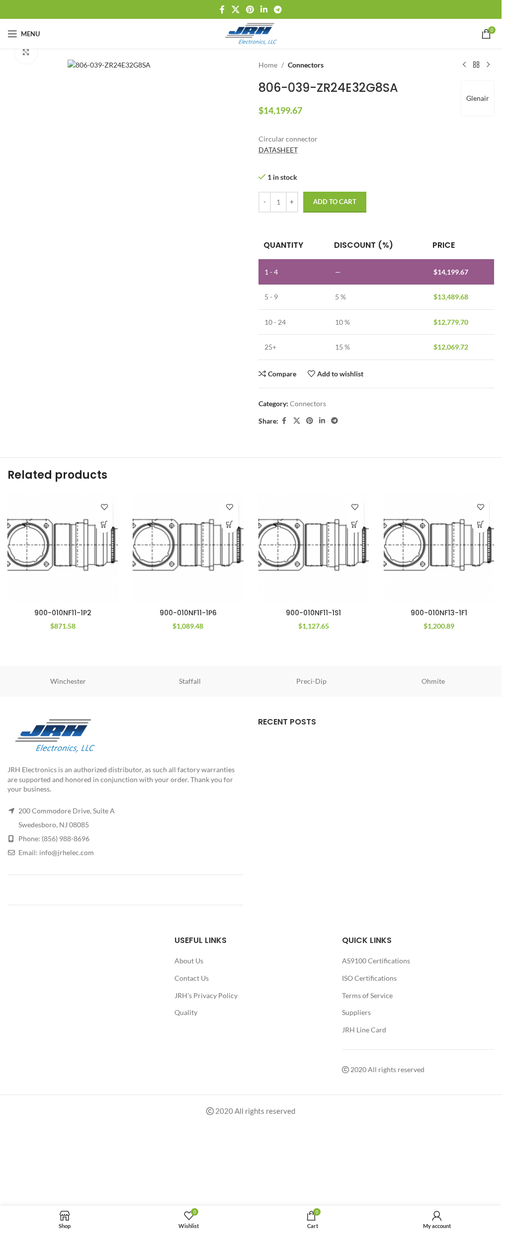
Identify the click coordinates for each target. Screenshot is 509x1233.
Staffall (190, 681)
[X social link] (235, 9)
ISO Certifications (369, 978)
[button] (104, 524)
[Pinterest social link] (250, 9)
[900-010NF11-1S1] (313, 548)
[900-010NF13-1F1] (439, 548)
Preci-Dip (311, 681)
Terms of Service (367, 995)
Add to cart (334, 202)
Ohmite (433, 681)
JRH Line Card (364, 1029)
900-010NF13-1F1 (439, 613)
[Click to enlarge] (26, 52)
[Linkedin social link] (264, 9)
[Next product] (488, 65)
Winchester (68, 681)
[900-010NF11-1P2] (62, 548)
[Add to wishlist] (104, 506)
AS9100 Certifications (376, 960)
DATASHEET (278, 149)
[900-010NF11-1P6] (188, 548)
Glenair (477, 98)
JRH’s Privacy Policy (206, 995)
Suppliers (356, 1012)
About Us (188, 960)
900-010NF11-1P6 (188, 613)
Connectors (306, 65)
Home (267, 65)
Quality (185, 1012)
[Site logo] (250, 33)
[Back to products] (476, 65)
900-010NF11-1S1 (313, 613)
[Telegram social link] (278, 9)
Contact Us (191, 978)
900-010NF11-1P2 (62, 613)
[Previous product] (464, 65)
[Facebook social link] (222, 9)
